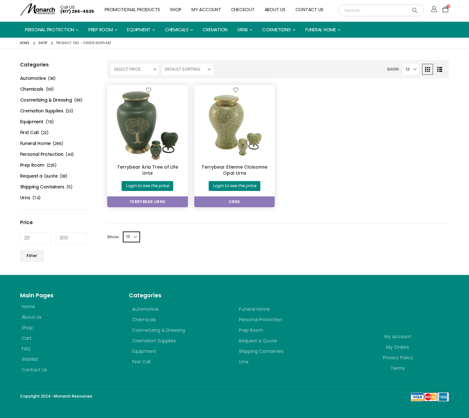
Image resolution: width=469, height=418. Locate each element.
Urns (242, 30)
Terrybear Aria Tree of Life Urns (147, 170)
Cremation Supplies (41, 111)
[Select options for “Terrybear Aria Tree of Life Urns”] (172, 100)
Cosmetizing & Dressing (46, 100)
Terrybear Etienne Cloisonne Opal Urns (234, 170)
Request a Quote (39, 176)
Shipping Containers (42, 187)
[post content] (147, 125)
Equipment (139, 30)
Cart (27, 338)
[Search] (415, 10)
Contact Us (309, 9)
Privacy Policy (398, 357)
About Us (275, 9)
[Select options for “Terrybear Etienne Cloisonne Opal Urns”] (259, 100)
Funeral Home (320, 30)
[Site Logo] (38, 9)
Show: (393, 69)
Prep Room (100, 30)
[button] (427, 69)
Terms (398, 368)
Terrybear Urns (147, 201)
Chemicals (177, 30)
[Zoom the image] (384, 302)
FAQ (26, 349)
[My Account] (434, 9)
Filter (31, 255)
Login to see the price (147, 186)
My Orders (397, 347)
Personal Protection (49, 30)
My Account (206, 9)
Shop (176, 9)
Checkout (243, 9)
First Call (29, 132)
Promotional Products (132, 9)
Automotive (33, 78)
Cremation (215, 30)
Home (28, 306)
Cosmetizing (276, 30)
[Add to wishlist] (148, 89)
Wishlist (30, 359)
